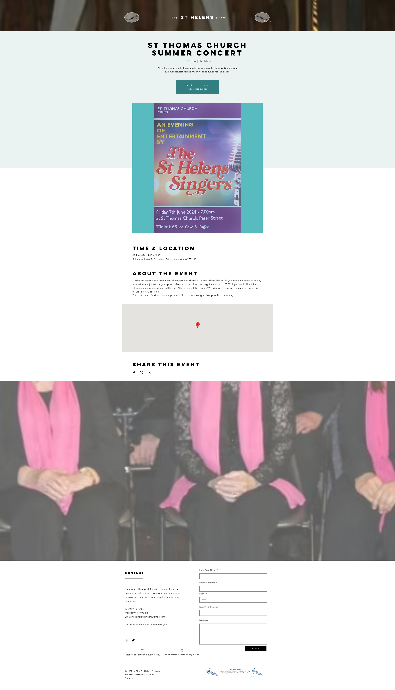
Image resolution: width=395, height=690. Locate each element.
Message (203, 620)
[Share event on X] (141, 372)
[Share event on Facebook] (134, 372)
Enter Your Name (208, 570)
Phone (202, 594)
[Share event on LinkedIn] (149, 372)
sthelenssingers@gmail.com (150, 616)
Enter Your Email (207, 582)
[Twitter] (133, 640)
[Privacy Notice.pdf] (182, 651)
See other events (197, 88)
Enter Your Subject (208, 607)
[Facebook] (127, 640)
